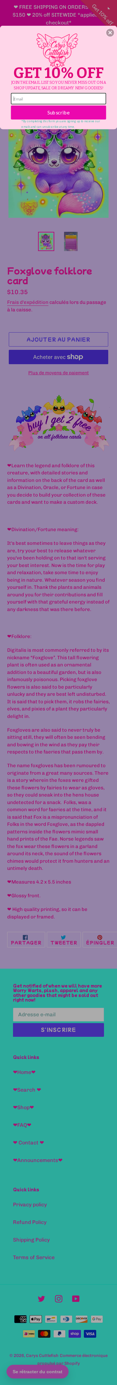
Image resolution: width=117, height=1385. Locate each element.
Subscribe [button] (58, 112)
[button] (110, 33)
